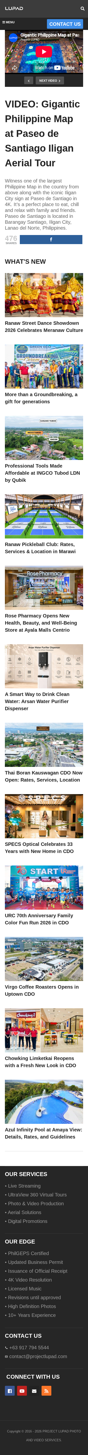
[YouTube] (22, 1391)
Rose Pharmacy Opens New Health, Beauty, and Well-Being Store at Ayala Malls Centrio (41, 623)
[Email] (34, 1391)
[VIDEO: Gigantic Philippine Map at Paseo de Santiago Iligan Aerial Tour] (44, 295)
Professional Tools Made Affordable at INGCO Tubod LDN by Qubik (42, 473)
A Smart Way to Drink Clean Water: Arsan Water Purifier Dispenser (37, 701)
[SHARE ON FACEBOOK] (51, 239)
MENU (10, 22)
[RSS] (46, 1391)
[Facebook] (10, 1391)
